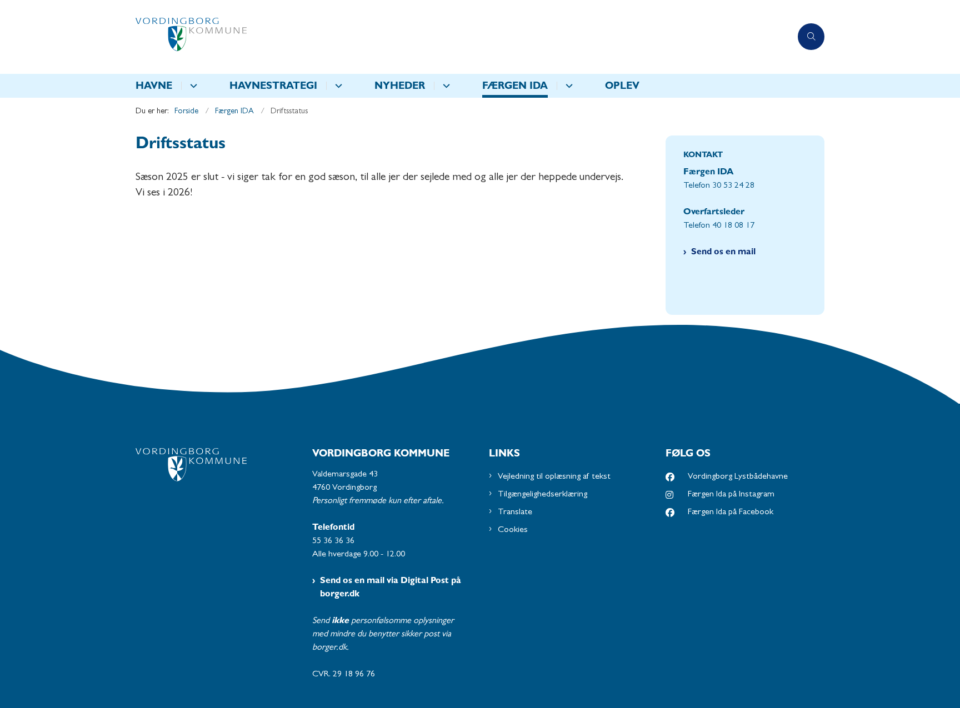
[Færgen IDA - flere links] (567, 86)
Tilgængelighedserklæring (542, 494)
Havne (154, 87)
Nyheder (399, 87)
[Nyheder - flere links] (445, 86)
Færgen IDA (515, 87)
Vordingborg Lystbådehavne (738, 477)
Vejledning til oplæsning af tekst (554, 477)
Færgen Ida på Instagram (731, 494)
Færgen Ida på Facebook (730, 512)
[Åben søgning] (811, 36)
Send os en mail (723, 252)
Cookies (513, 530)
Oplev (622, 87)
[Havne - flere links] (192, 86)
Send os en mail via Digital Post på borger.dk (390, 588)
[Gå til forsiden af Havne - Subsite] (463, 37)
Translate (515, 512)
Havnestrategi (273, 87)
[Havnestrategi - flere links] (337, 86)
